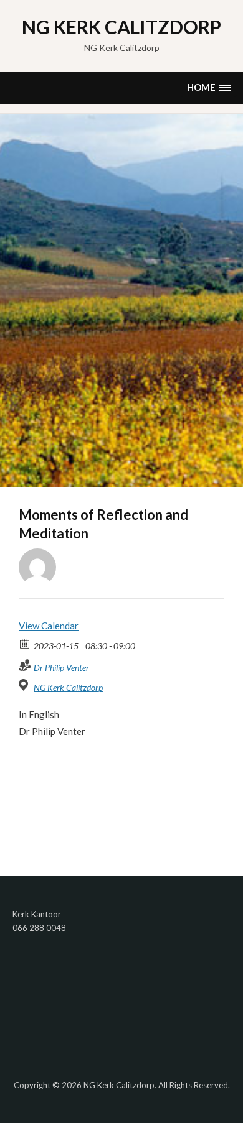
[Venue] (25, 685)
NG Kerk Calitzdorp (121, 27)
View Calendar (49, 625)
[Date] (25, 643)
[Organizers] (25, 665)
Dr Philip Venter (61, 667)
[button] (209, 87)
